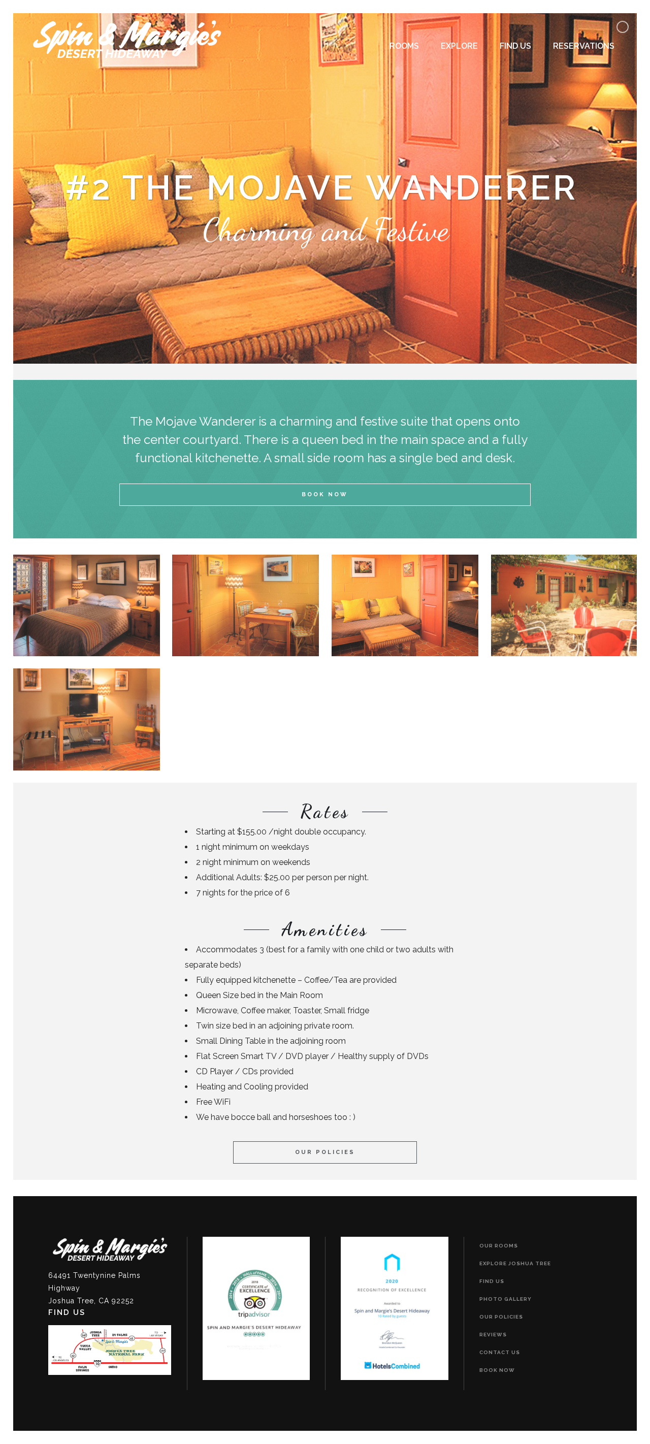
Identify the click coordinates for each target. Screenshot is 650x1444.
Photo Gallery (505, 1299)
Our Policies (325, 1152)
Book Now (325, 494)
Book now (497, 1370)
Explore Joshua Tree (515, 1263)
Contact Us (499, 1352)
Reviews (493, 1334)
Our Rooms (498, 1245)
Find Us (491, 1281)
